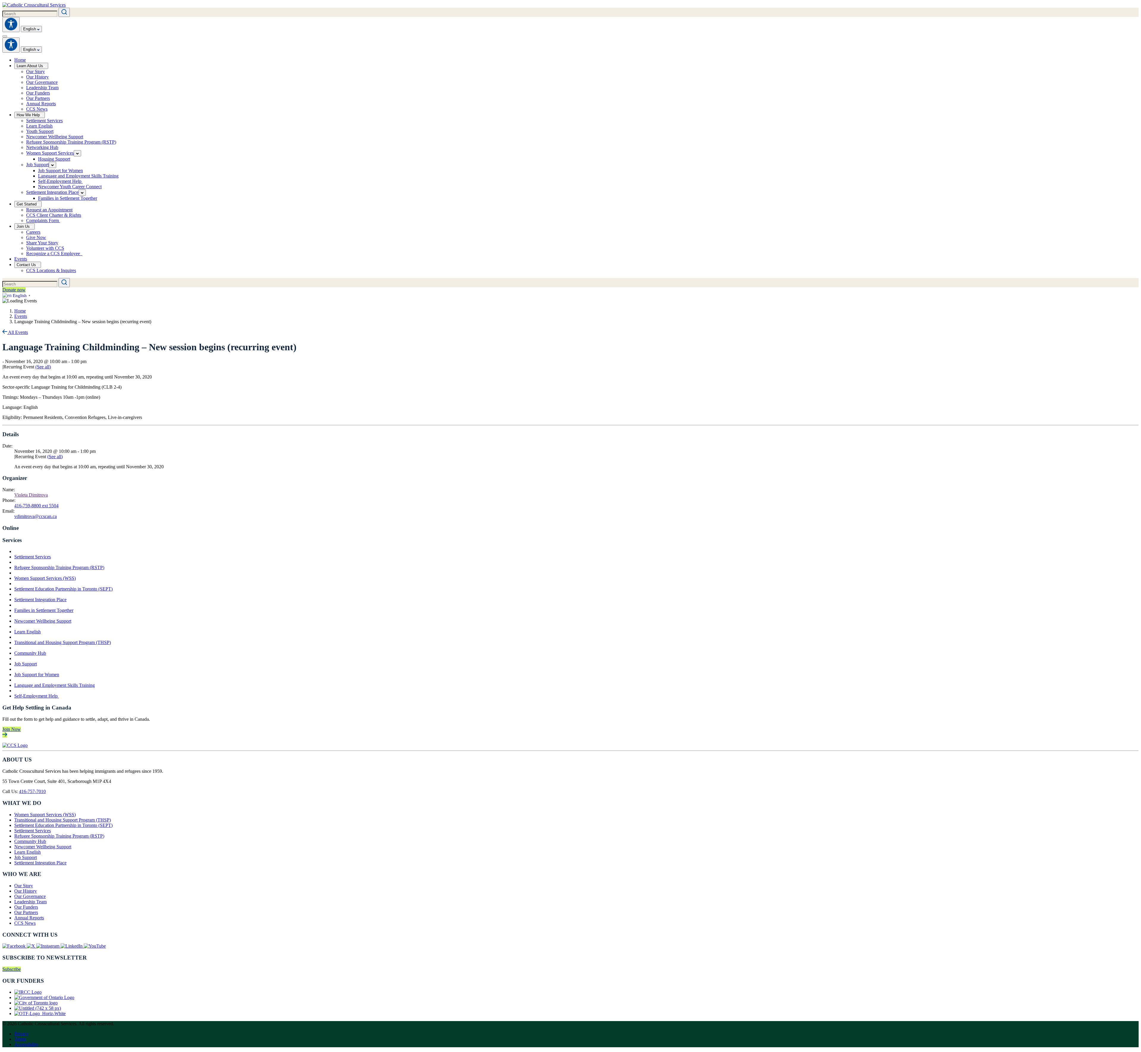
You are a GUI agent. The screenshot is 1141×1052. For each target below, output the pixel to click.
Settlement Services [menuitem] (44, 120)
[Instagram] (48, 946)
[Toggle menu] (77, 153)
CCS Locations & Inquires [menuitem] (51, 270)
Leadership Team (30, 901)
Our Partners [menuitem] (38, 98)
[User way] (11, 24)
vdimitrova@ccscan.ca (35, 516)
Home (20, 310)
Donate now (14, 289)
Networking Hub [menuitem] (42, 147)
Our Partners (26, 912)
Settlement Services (32, 556)
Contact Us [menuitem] (26, 265)
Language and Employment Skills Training (54, 685)
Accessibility (26, 1044)
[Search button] (64, 12)
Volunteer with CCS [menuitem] (45, 248)
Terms (20, 1039)
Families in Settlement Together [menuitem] (67, 198)
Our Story (23, 885)
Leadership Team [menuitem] (42, 87)
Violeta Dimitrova (31, 494)
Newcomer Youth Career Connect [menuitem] (70, 186)
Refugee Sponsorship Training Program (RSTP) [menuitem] (71, 142)
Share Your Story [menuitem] (42, 242)
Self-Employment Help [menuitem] (60, 181)
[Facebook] (14, 946)
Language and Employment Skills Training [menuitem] (78, 175)
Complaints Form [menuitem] (43, 220)
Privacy (21, 1033)
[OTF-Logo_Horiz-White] (40, 1013)
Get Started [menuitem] (27, 204)
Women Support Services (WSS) (45, 578)
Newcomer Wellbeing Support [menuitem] (54, 136)
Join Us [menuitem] (23, 226)
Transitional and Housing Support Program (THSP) (62, 642)
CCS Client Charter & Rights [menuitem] (53, 215)
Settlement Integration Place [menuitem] (52, 192)
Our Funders (26, 907)
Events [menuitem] (20, 258)
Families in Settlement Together (43, 610)
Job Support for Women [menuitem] (60, 170)
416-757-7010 (32, 791)
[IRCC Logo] (28, 992)
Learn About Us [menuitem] (30, 66)
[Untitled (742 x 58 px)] (37, 1008)
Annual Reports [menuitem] (41, 103)
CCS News (25, 923)
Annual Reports (29, 917)
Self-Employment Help (36, 695)
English (30, 29)
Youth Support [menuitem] (39, 131)
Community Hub (30, 653)
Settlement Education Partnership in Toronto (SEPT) (63, 588)
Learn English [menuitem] (39, 125)
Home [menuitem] (20, 59)
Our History (25, 891)
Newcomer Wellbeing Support (42, 621)
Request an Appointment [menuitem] (49, 209)
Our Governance (30, 896)
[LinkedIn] (72, 946)
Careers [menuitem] (33, 232)
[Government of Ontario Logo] (44, 997)
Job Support (25, 663)
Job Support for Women (36, 674)
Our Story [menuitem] (35, 71)
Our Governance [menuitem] (42, 82)
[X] (31, 946)
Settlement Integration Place (40, 599)
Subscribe (11, 969)
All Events (17, 332)
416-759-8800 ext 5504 (36, 505)
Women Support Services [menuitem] (50, 153)
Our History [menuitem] (37, 76)
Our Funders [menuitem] (38, 92)
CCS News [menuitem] (37, 109)
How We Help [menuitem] (28, 115)
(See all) (43, 366)
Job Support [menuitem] (37, 164)
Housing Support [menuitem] (54, 158)
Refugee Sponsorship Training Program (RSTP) (59, 567)
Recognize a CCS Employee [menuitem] (54, 253)
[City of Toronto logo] (36, 1002)
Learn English (27, 631)
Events (20, 316)
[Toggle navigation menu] (4, 36)
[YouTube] (95, 946)
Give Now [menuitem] (36, 237)
